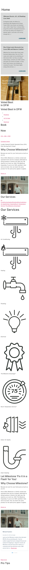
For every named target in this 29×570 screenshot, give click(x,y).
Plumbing (6, 114)
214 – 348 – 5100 (5, 136)
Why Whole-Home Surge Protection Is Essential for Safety (13, 82)
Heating (10, 202)
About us (3, 173)
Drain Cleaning (11, 204)
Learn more (22, 38)
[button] (12, 552)
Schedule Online (5, 141)
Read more (14, 548)
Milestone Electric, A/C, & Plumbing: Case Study (14, 17)
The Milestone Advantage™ (13, 206)
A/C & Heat (7, 118)
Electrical (6, 122)
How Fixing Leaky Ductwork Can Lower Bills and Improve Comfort (13, 48)
